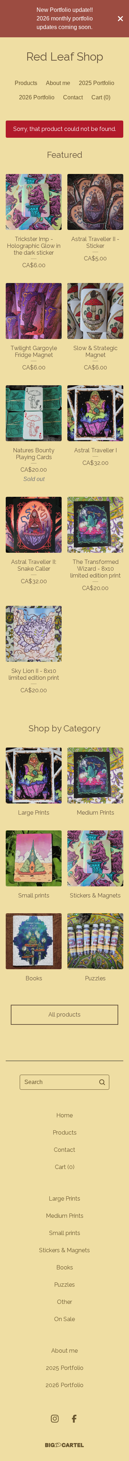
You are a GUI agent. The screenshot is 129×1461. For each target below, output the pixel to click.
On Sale (64, 1319)
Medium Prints (64, 1215)
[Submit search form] (102, 1082)
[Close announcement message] (120, 18)
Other (64, 1302)
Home (64, 1115)
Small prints (64, 1233)
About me (58, 83)
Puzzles (64, 1284)
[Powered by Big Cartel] (64, 1445)
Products (26, 83)
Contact (73, 97)
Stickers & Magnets (64, 1250)
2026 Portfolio (36, 97)
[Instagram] (54, 1418)
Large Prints (64, 1198)
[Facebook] (74, 1418)
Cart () (100, 97)
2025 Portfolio (96, 83)
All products (64, 1014)
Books (64, 1267)
